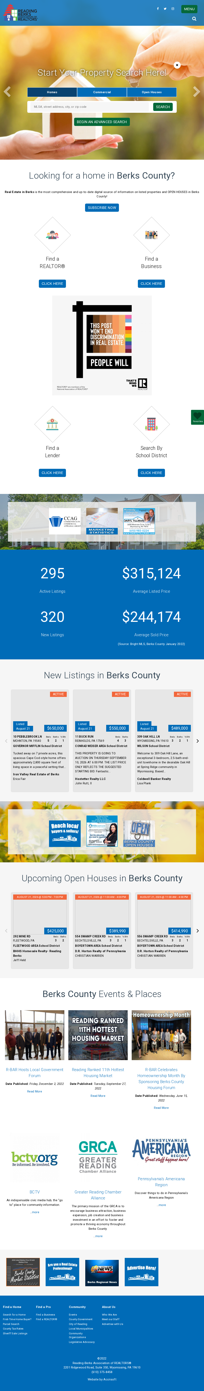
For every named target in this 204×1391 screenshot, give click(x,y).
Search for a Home (14, 1314)
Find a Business (45, 1314)
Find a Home (12, 1307)
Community (77, 1307)
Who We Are (109, 1314)
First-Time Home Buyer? (17, 1319)
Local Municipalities (81, 1328)
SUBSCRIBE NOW (102, 208)
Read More (34, 1091)
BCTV (35, 1192)
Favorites (198, 421)
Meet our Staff (110, 1319)
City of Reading (78, 1324)
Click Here (52, 284)
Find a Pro (43, 1307)
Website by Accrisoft (102, 1379)
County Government (80, 1319)
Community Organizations (77, 1335)
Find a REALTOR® (46, 1319)
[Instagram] (173, 8)
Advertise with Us (112, 1324)
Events (73, 1314)
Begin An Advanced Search (102, 122)
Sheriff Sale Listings (15, 1333)
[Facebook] (158, 8)
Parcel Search (11, 1324)
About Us (108, 1307)
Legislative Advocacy (82, 1342)
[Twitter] (165, 8)
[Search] (194, 19)
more (35, 1212)
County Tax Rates (13, 1328)
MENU (189, 9)
